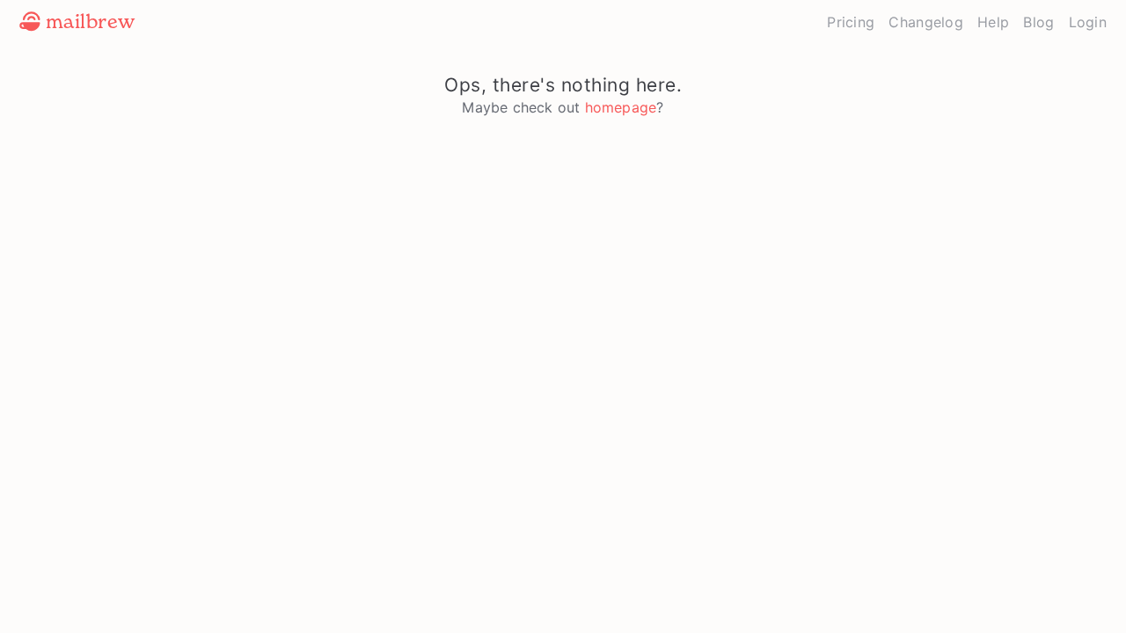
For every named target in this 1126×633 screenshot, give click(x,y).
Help (993, 22)
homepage (621, 107)
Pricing (850, 22)
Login (1088, 22)
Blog (1038, 22)
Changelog (925, 22)
